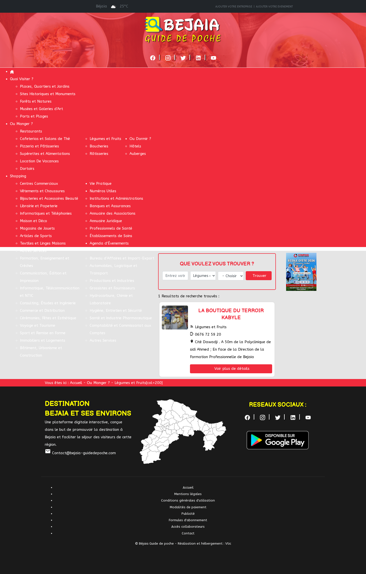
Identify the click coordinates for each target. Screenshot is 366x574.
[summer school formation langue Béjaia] (301, 271)
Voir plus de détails (231, 368)
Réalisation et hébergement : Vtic (204, 543)
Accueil (76, 383)
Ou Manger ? (98, 383)
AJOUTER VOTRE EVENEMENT (274, 6)
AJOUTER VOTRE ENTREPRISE (233, 6)
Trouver (259, 275)
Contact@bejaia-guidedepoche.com (80, 453)
